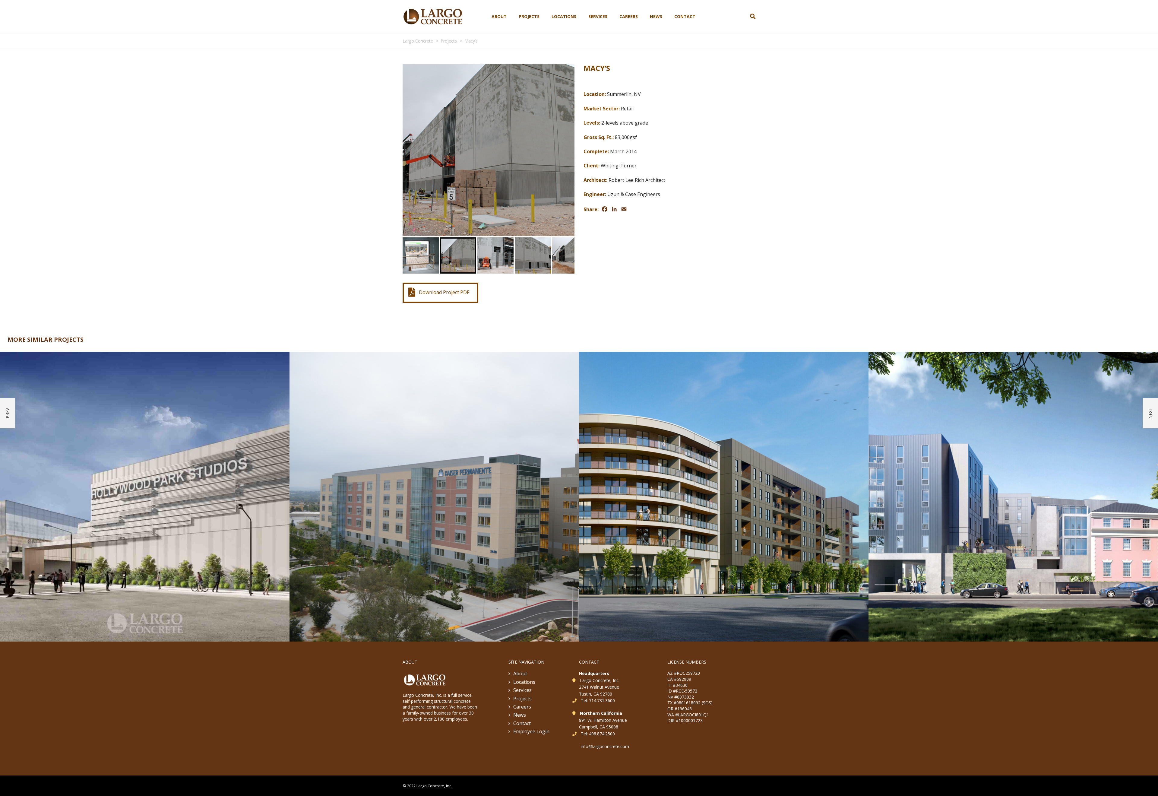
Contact (684, 16)
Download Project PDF (444, 292)
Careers (628, 16)
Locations (564, 16)
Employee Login (531, 731)
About (499, 16)
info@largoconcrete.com (605, 746)
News (656, 16)
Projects (529, 16)
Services (597, 16)
